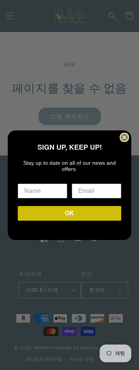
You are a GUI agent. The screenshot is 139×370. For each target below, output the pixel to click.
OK (69, 213)
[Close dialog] (124, 137)
